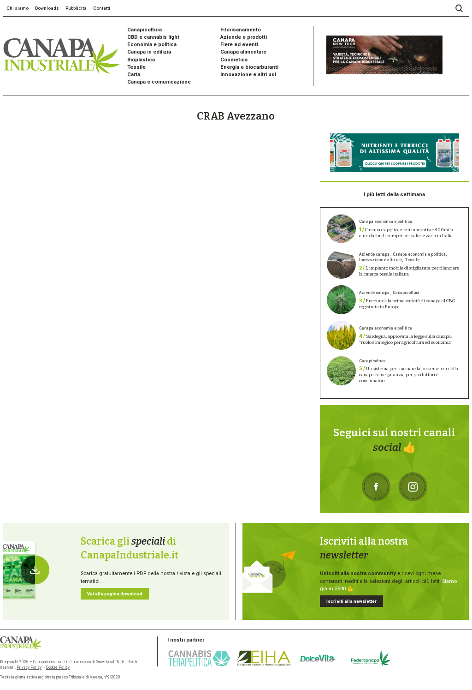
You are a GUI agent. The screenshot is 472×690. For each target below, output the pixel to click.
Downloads (47, 8)
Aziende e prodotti (243, 37)
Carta (133, 75)
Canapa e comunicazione (159, 82)
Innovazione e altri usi (248, 75)
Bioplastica (141, 60)
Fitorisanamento (240, 30)
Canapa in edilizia (149, 52)
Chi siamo (17, 8)
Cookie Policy (58, 667)
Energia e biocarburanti (249, 67)
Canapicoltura (144, 30)
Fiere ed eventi (239, 45)
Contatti (101, 8)
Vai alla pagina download (114, 593)
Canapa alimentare (243, 52)
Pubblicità (76, 8)
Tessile (136, 67)
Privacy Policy (29, 667)
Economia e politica (152, 45)
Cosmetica (234, 60)
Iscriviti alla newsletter (351, 601)
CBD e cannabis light (153, 37)
